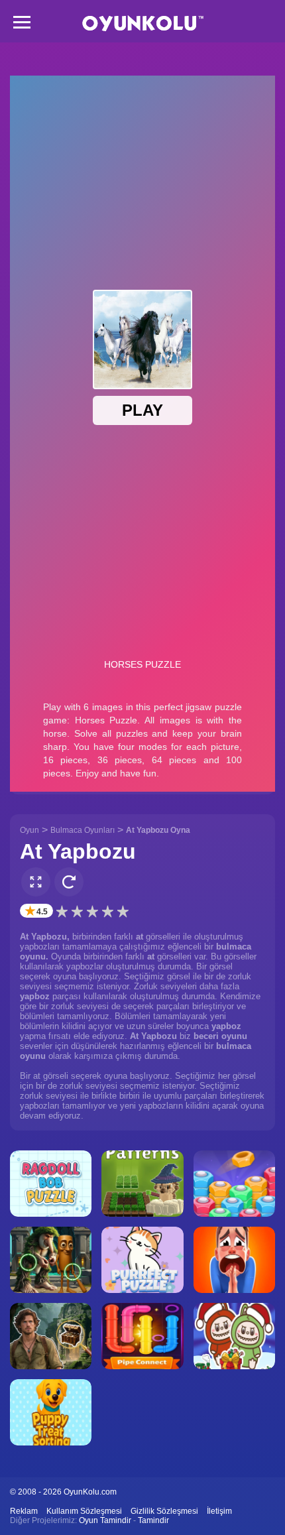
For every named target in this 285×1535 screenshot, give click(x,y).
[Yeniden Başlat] (69, 881)
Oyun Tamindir (105, 1520)
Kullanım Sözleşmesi (84, 1511)
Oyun (29, 830)
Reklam (24, 1511)
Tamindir (153, 1520)
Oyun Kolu (143, 23)
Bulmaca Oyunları (82, 830)
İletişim (219, 1511)
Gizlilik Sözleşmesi (164, 1511)
